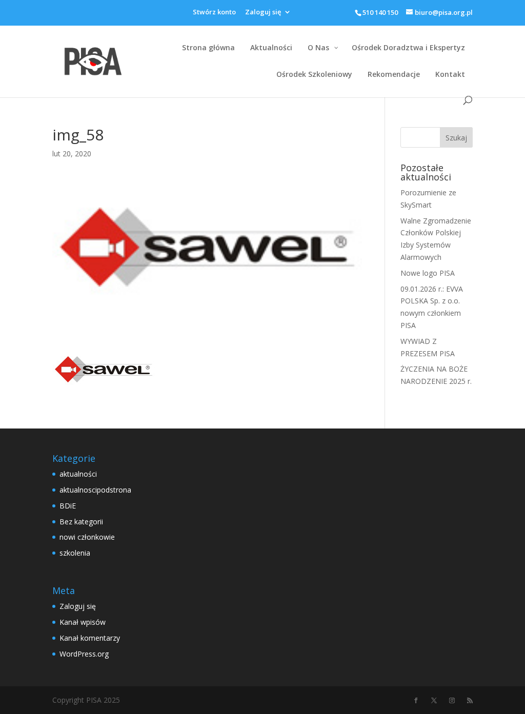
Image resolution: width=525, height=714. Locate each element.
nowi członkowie (87, 537)
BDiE (67, 506)
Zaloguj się (263, 12)
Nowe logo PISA (427, 273)
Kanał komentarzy (89, 638)
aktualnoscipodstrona (95, 490)
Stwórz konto (214, 12)
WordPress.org (84, 654)
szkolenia (74, 553)
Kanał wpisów (82, 622)
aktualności (78, 474)
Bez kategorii (81, 521)
